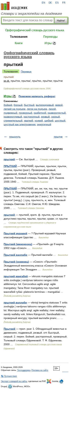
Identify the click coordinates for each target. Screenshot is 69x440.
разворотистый (57, 112)
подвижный (10, 112)
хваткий (28, 120)
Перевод (26, 71)
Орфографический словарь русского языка (34, 30)
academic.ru (14, 6)
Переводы (50, 36)
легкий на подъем (14, 108)
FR (63, 2)
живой (59, 104)
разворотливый (13, 116)
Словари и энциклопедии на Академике (31, 14)
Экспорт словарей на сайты (14, 381)
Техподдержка (23, 370)
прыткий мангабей (16, 276)
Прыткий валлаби (15, 254)
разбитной (40, 112)
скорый (55, 116)
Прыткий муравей (15, 233)
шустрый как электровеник (20, 124)
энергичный (44, 124)
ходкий (39, 120)
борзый (18, 104)
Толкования (18, 36)
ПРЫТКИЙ (10, 166)
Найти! (61, 20)
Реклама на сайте (39, 370)
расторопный (32, 116)
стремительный (13, 120)
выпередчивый (45, 104)
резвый (45, 116)
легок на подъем (37, 108)
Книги (18, 43)
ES (57, 2)
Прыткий (9, 328)
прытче (58, 136)
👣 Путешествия (9, 376)
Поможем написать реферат (37, 96)
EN (43, 2)
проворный (25, 112)
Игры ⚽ (50, 43)
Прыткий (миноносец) (18, 244)
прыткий (9, 159)
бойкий (8, 104)
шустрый (60, 120)
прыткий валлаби (15, 302)
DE (50, 2)
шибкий (48, 120)
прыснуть (14, 136)
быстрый (29, 104)
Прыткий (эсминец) (16, 261)
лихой (52, 108)
